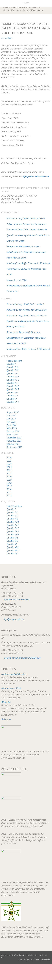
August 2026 (13, 412)
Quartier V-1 (12, 392)
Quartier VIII (12, 553)
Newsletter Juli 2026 (16, 257)
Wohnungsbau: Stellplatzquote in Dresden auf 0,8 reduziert (28, 288)
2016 (9, 489)
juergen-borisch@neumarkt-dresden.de (22, 657)
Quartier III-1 (13, 376)
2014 (9, 495)
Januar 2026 (12, 434)
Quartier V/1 (12, 537)
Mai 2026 (11, 421)
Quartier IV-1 (13, 382)
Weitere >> (6, 719)
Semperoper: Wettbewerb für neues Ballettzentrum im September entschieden (26, 249)
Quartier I (11, 363)
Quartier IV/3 (13, 534)
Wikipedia (5, 702)
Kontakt (36, 960)
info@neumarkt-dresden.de (36, 176)
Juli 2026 (11, 415)
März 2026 (12, 428)
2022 (9, 470)
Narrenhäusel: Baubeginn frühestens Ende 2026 (26, 271)
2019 (9, 479)
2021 (9, 473)
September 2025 (14, 447)
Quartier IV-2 (13, 386)
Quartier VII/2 (13, 550)
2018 (9, 482)
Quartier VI (12, 398)
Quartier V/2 (12, 540)
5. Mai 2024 (6, 37)
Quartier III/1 (13, 521)
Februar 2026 (13, 431)
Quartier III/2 (13, 525)
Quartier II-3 (12, 373)
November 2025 (14, 440)
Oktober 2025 (13, 444)
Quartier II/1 (12, 512)
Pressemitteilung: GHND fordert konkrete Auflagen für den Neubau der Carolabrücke (27, 221)
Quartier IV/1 (13, 528)
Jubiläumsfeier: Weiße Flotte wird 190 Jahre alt (29, 263)
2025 (9, 460)
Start (20, 960)
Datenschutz (45, 960)
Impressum (28, 960)
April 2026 (12, 425)
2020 (9, 476)
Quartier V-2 (12, 395)
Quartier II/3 (12, 518)
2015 (9, 492)
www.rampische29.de (11, 688)
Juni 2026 (11, 418)
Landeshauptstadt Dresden (13, 674)
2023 (9, 467)
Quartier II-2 (12, 370)
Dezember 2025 (14, 437)
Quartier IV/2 (13, 531)
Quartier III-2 (13, 379)
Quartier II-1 (12, 367)
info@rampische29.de (14, 619)
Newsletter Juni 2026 (16, 280)
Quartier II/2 (12, 515)
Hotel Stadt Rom (14, 360)
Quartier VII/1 (13, 547)
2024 (9, 463)
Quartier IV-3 (13, 389)
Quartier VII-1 (13, 401)
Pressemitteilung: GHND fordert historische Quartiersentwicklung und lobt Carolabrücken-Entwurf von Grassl (28, 235)
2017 (9, 486)
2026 (9, 457)
